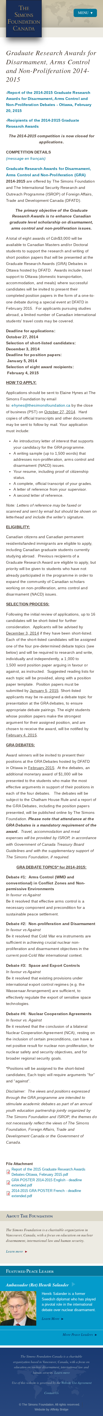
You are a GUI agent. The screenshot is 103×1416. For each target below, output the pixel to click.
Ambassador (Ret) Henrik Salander (37, 1284)
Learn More (50, 1318)
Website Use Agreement (76, 1382)
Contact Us (51, 1392)
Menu (83, 12)
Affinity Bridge (59, 1409)
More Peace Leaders (78, 1334)
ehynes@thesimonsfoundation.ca (41, 405)
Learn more (14, 1251)
